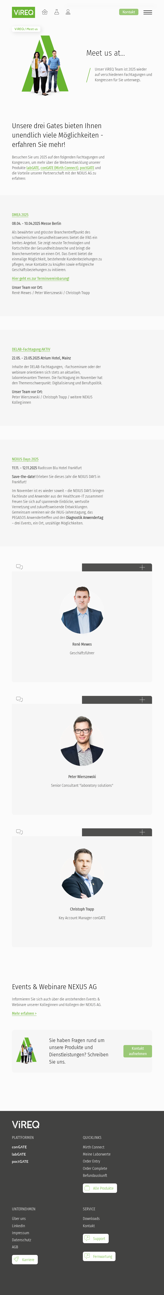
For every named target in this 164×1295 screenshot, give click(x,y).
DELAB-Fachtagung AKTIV (31, 349)
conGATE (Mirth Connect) (59, 168)
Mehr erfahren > (24, 1013)
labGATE (32, 168)
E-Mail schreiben (33, 620)
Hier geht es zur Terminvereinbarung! (40, 278)
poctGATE (87, 168)
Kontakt (129, 12)
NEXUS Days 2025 (25, 459)
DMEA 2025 (20, 214)
